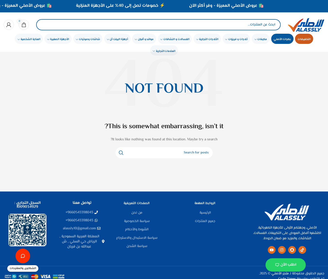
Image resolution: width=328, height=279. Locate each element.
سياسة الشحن (136, 246)
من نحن (136, 213)
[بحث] (44, 25)
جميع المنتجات (205, 221)
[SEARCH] (121, 152)
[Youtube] (272, 250)
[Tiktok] (302, 250)
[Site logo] (306, 24)
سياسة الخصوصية (137, 221)
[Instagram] (282, 250)
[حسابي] (8, 25)
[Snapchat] (292, 250)
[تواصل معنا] (23, 256)
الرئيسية (205, 213)
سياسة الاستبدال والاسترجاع (137, 238)
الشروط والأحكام (137, 229)
